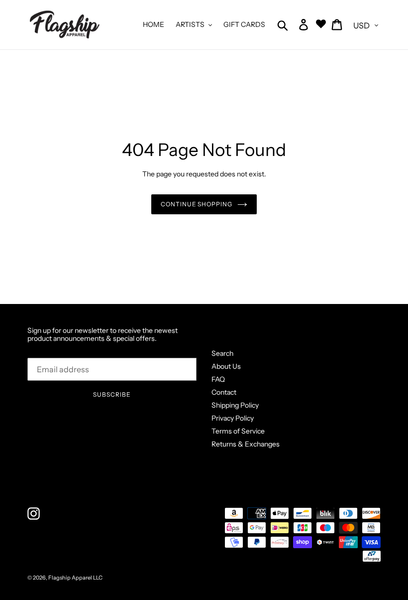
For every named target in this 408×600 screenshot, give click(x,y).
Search (222, 353)
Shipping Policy (235, 405)
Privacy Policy (232, 418)
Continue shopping (196, 204)
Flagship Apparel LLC (75, 577)
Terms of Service (238, 431)
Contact (223, 392)
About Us (226, 366)
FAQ (218, 379)
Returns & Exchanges (245, 444)
